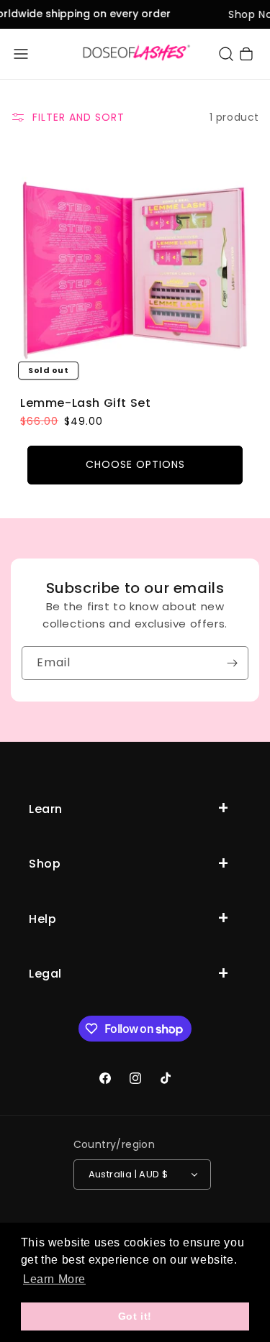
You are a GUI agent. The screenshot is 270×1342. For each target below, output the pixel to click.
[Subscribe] (232, 663)
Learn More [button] (54, 1279)
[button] (21, 54)
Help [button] (42, 919)
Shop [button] (44, 863)
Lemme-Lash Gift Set (85, 403)
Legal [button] (45, 973)
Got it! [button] (135, 1316)
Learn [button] (46, 809)
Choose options (135, 465)
